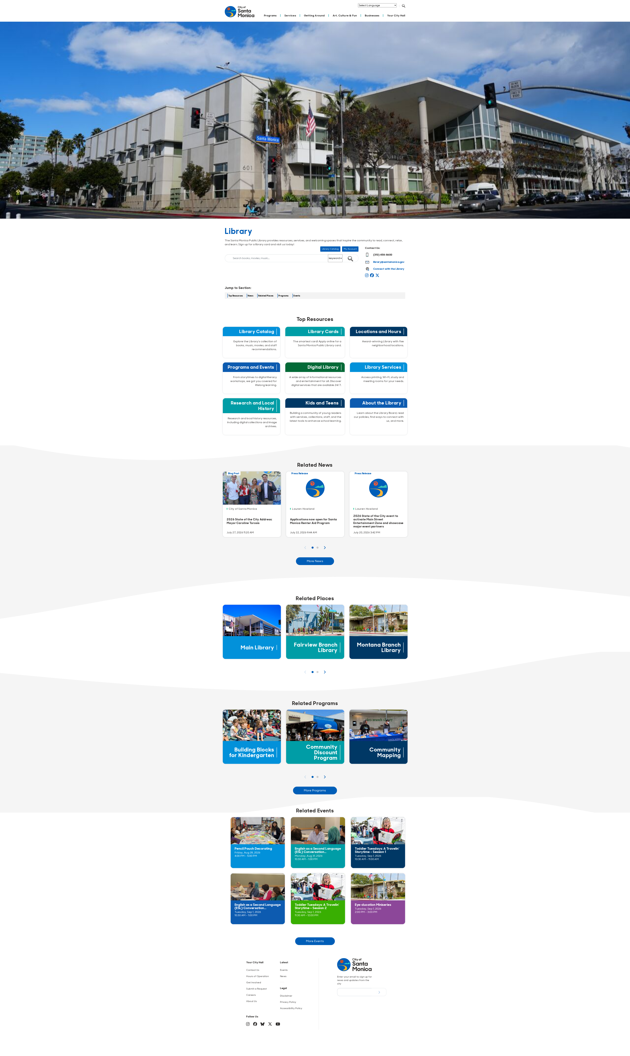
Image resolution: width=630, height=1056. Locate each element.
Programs (270, 15)
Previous (305, 547)
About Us (251, 1001)
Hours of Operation (257, 976)
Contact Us (252, 970)
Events (297, 295)
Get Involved (253, 982)
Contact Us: (372, 248)
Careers (251, 994)
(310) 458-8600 (382, 254)
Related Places (265, 295)
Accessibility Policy (291, 1008)
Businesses (372, 15)
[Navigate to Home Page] (239, 13)
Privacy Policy (288, 1002)
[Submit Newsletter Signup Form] (378, 992)
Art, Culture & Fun (345, 15)
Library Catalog (330, 249)
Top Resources (235, 295)
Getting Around (314, 15)
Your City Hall (396, 15)
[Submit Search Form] (406, 10)
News (250, 295)
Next (324, 547)
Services (290, 15)
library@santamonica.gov (388, 262)
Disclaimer (286, 995)
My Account (350, 249)
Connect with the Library (388, 269)
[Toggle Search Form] (403, 6)
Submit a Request (256, 988)
